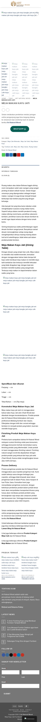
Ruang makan (33, 147)
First (3, 677)
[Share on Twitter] (11, 155)
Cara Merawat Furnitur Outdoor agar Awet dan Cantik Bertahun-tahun (22, 628)
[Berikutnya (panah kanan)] (37, 361)
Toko (11, 98)
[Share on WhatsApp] (3, 155)
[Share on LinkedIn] (22, 155)
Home (4, 98)
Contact (28, 710)
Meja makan (24, 147)
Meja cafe (17, 147)
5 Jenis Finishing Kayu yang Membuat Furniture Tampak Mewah (21, 622)
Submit (7, 694)
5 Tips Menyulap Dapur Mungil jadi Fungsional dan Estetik (20, 635)
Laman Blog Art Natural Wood (13, 528)
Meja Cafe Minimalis (13, 141)
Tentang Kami (14, 710)
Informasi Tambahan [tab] (10, 171)
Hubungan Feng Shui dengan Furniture (21, 641)
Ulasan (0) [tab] (5, 175)
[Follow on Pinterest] (15, 655)
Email (4, 682)
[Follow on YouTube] (22, 655)
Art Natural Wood (22, 98)
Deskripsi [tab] (5, 167)
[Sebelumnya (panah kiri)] (3, 361)
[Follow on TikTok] (11, 655)
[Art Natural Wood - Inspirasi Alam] (20, 4)
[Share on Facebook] (7, 155)
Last (23, 677)
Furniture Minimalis (20, 711)
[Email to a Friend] (15, 155)
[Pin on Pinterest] (18, 155)
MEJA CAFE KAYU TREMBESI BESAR (28, 578)
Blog (22, 710)
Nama (4, 668)
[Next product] (3, 110)
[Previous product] (7, 110)
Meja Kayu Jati (10, 717)
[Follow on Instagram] (7, 655)
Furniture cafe (9, 147)
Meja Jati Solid (25, 141)
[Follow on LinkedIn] (18, 655)
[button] (38, 3)
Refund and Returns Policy (12, 607)
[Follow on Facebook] (3, 655)
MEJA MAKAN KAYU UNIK (8, 578)
